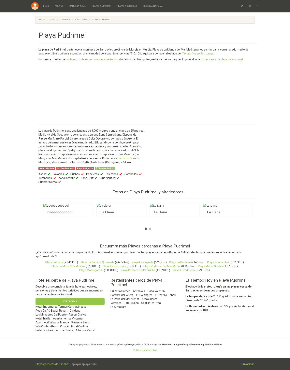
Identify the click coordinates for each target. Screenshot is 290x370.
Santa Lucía (125, 158)
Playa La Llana (54, 262)
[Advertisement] (156, 93)
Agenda (59, 6)
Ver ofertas (70, 301)
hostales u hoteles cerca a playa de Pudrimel (93, 59)
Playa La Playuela (142, 262)
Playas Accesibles (127, 6)
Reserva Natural (153, 6)
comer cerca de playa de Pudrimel (222, 59)
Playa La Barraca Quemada (97, 262)
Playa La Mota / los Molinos (68, 266)
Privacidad (247, 364)
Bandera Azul (77, 6)
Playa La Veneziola (114, 266)
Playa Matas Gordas (210, 266)
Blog (46, 6)
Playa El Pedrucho (184, 270)
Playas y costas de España (52, 364)
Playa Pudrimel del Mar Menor (162, 266)
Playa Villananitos (218, 262)
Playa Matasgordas (91, 270)
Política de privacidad (145, 350)
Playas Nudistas (101, 6)
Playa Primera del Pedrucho (138, 270)
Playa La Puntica (179, 262)
